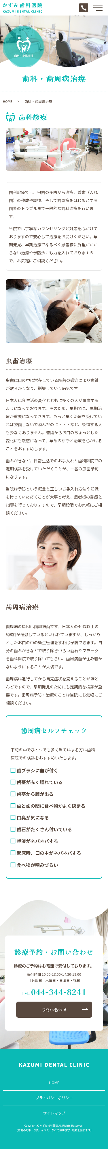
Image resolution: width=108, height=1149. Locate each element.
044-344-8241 (58, 991)
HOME (7, 101)
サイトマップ (54, 1113)
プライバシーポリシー (54, 1097)
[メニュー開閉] (98, 8)
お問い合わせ (54, 1009)
